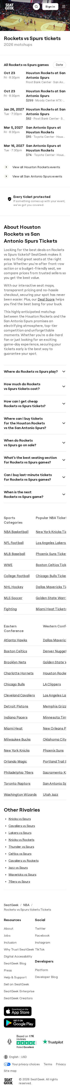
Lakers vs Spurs (20, 833)
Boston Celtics (15, 651)
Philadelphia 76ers (18, 772)
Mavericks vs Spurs (22, 874)
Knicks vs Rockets (21, 840)
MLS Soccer (13, 598)
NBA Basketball (16, 532)
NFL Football (14, 543)
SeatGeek (11, 905)
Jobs (7, 935)
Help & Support (15, 977)
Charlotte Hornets (18, 673)
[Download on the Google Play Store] (19, 1023)
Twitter (40, 928)
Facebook (42, 935)
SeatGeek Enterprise (19, 991)
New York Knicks (17, 750)
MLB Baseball (14, 554)
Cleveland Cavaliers (19, 695)
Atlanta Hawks (15, 640)
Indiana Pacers (15, 717)
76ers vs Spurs (19, 881)
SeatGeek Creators (18, 998)
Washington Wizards (20, 794)
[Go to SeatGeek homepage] (9, 6)
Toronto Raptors (17, 783)
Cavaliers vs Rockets (23, 860)
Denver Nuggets (56, 651)
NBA (26, 905)
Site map (10, 1071)
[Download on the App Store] (18, 1011)
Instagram (42, 942)
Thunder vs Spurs (21, 847)
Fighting (10, 609)
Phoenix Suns (53, 750)
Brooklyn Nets (15, 662)
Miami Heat (13, 728)
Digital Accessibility (18, 956)
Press (8, 970)
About (8, 928)
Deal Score (46, 299)
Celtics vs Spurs (20, 854)
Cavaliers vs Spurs (22, 826)
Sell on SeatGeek (16, 984)
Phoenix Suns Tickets (52, 554)
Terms (48, 1064)
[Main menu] (63, 6)
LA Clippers (52, 684)
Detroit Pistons (16, 706)
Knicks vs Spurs (20, 819)
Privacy (61, 1064)
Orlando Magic (15, 761)
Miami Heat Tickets (51, 609)
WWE (8, 565)
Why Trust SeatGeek (19, 949)
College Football (17, 576)
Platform (41, 970)
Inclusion (10, 942)
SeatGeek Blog (15, 963)
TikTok (40, 949)
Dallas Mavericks (56, 640)
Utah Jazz (50, 794)
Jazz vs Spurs (18, 867)
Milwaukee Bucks (17, 739)
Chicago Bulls (14, 684)
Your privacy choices (26, 1064)
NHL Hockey (13, 587)
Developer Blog (46, 977)
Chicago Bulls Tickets (52, 576)
